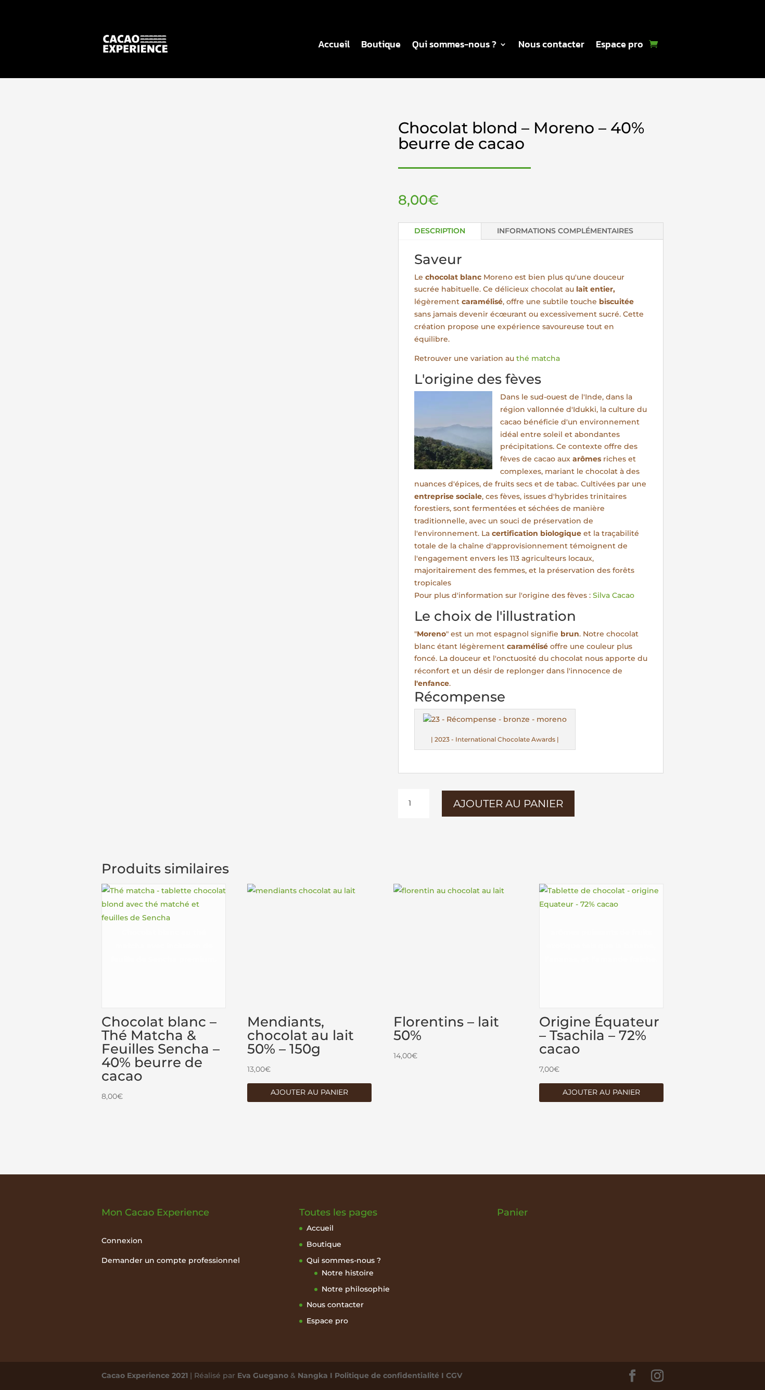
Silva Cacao (613, 595)
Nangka (313, 1375)
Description (439, 230)
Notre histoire (348, 1273)
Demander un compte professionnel (170, 1260)
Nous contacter (551, 46)
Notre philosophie (356, 1289)
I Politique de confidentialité (383, 1375)
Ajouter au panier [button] (309, 1092)
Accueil (334, 46)
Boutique (381, 46)
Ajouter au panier (508, 803)
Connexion (122, 1240)
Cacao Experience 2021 (144, 1375)
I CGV (450, 1375)
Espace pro (619, 46)
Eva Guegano (262, 1375)
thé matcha (538, 358)
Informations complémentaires (565, 230)
